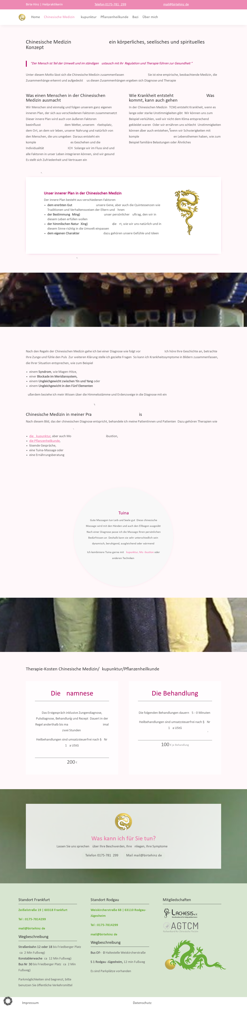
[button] (8, 1001)
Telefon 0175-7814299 (110, 4)
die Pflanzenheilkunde (44, 441)
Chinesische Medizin (59, 17)
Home (35, 17)
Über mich (150, 17)
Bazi (135, 17)
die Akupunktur (39, 436)
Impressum (30, 1003)
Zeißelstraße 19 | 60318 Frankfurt (42, 910)
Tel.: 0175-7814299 (32, 919)
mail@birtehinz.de (176, 4)
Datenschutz (142, 1003)
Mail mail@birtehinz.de (144, 855)
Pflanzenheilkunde (114, 17)
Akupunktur (88, 17)
